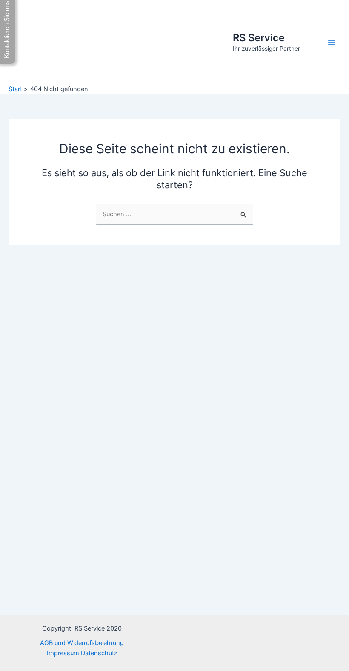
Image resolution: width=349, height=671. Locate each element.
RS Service (259, 38)
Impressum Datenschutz (82, 653)
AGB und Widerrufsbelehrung (82, 643)
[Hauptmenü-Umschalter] (331, 43)
